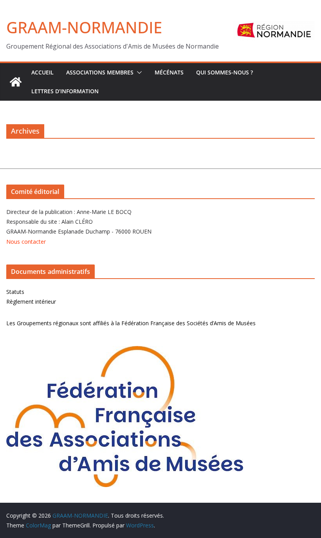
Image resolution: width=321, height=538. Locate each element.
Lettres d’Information (65, 91)
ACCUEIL (42, 72)
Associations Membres (99, 72)
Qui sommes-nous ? (224, 72)
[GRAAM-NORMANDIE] (15, 81)
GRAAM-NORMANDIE (84, 27)
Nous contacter (26, 241)
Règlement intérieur (31, 301)
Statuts (15, 291)
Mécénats (169, 72)
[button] (137, 72)
